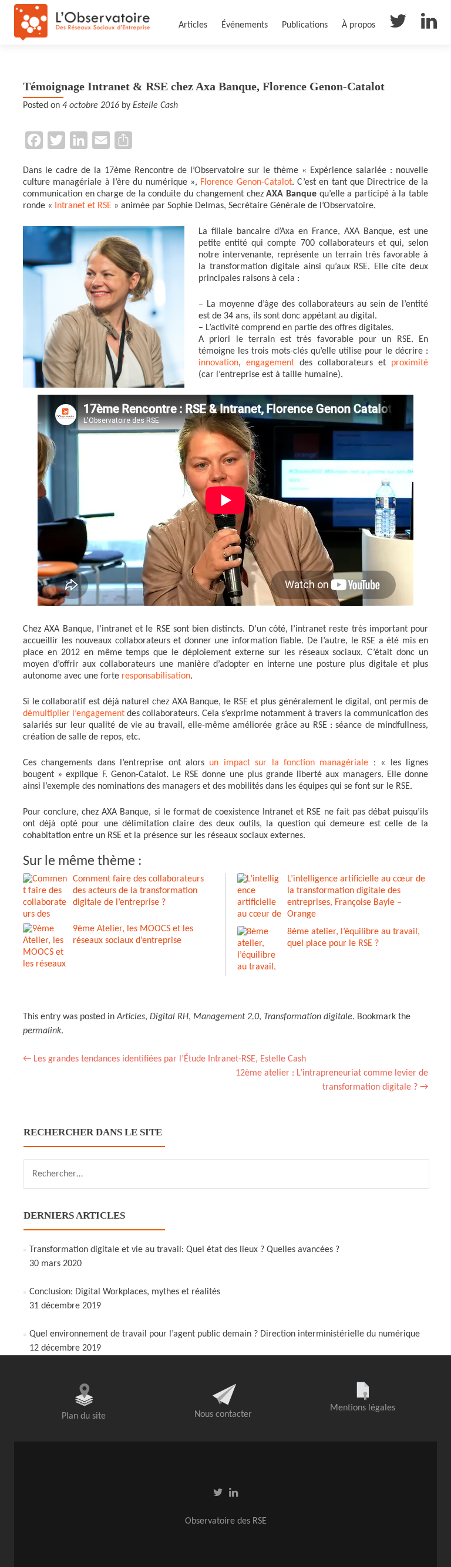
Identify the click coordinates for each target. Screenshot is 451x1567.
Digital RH (169, 1017)
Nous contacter (223, 1414)
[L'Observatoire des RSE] (82, 22)
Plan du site (84, 1416)
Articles (193, 25)
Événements (244, 25)
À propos (358, 25)
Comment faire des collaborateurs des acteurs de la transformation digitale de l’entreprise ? (138, 890)
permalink (42, 1031)
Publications (305, 25)
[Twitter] (398, 24)
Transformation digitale (308, 1017)
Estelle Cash (155, 105)
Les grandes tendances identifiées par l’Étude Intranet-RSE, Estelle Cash (164, 1059)
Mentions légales (362, 1408)
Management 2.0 (226, 1017)
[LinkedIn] (429, 24)
